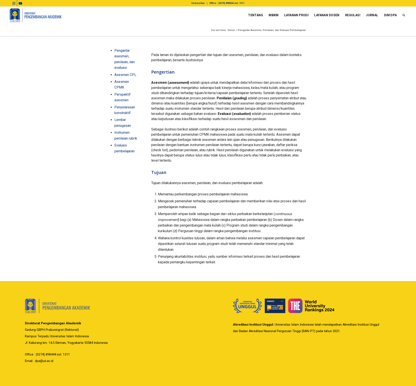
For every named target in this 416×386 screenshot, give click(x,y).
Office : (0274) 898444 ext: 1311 (226, 3)
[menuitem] (198, 3)
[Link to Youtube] (20, 3)
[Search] (404, 15)
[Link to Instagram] (14, 3)
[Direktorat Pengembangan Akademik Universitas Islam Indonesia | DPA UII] (35, 15)
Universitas (198, 3)
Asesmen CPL (125, 75)
